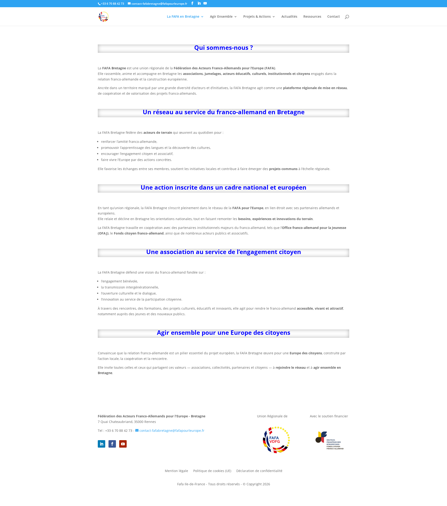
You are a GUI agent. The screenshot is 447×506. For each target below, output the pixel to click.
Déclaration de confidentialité (259, 471)
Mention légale (176, 471)
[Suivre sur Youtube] (123, 444)
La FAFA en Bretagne (183, 17)
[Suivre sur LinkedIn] (101, 444)
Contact (333, 17)
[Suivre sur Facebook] (112, 444)
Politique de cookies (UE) (212, 471)
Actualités (289, 17)
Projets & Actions (257, 17)
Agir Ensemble (221, 17)
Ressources (312, 17)
